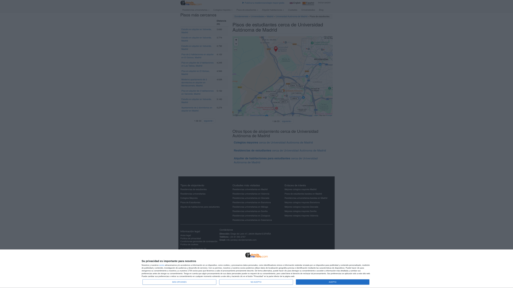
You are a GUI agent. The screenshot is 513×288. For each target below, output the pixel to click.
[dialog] (256, 269)
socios (161, 265)
